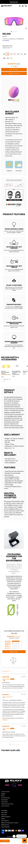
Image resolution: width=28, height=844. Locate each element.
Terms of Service (5, 806)
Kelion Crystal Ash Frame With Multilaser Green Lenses (4, 54)
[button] (11, 63)
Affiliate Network (5, 824)
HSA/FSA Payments (5, 816)
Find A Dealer (4, 812)
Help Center (4, 814)
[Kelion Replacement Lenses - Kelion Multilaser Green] (7, 379)
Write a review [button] (14, 651)
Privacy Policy (4, 801)
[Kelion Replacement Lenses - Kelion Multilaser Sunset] (9, 379)
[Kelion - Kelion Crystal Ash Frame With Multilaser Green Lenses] (2, 769)
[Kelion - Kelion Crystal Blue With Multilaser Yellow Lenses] (5, 771)
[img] (5, 677)
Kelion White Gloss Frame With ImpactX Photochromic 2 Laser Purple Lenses (14, 54)
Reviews (3, 818)
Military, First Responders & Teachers (9, 822)
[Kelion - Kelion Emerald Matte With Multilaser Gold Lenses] (5, 773)
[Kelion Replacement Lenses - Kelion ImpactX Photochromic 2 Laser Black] (5, 381)
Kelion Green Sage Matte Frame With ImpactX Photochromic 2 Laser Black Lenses (7, 58)
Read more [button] (5, 719)
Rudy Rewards (4, 799)
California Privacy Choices (7, 804)
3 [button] (14, 744)
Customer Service (5, 791)
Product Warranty (5, 797)
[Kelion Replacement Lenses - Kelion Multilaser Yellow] (2, 379)
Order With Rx (14, 73)
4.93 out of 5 (18, 636)
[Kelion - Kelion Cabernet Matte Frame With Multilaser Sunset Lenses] (9, 771)
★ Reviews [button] (4, 840)
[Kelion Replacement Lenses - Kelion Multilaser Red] (5, 379)
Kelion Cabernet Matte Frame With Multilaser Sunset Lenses (4, 58)
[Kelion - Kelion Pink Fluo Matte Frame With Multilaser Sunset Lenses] (5, 769)
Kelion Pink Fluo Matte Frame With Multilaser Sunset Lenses (7, 54)
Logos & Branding (5, 826)
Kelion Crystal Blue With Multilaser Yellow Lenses (21, 54)
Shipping (3, 793)
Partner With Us (5, 820)
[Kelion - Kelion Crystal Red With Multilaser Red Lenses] (7, 771)
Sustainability (4, 810)
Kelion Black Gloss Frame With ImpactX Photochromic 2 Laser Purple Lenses (10, 54)
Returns (3, 795)
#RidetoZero (10, 578)
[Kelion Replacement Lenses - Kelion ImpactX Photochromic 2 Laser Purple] (2, 381)
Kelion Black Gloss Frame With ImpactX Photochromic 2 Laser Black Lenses (17, 54)
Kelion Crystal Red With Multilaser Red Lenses (24, 54)
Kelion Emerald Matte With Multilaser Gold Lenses (10, 58)
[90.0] (13, 660)
